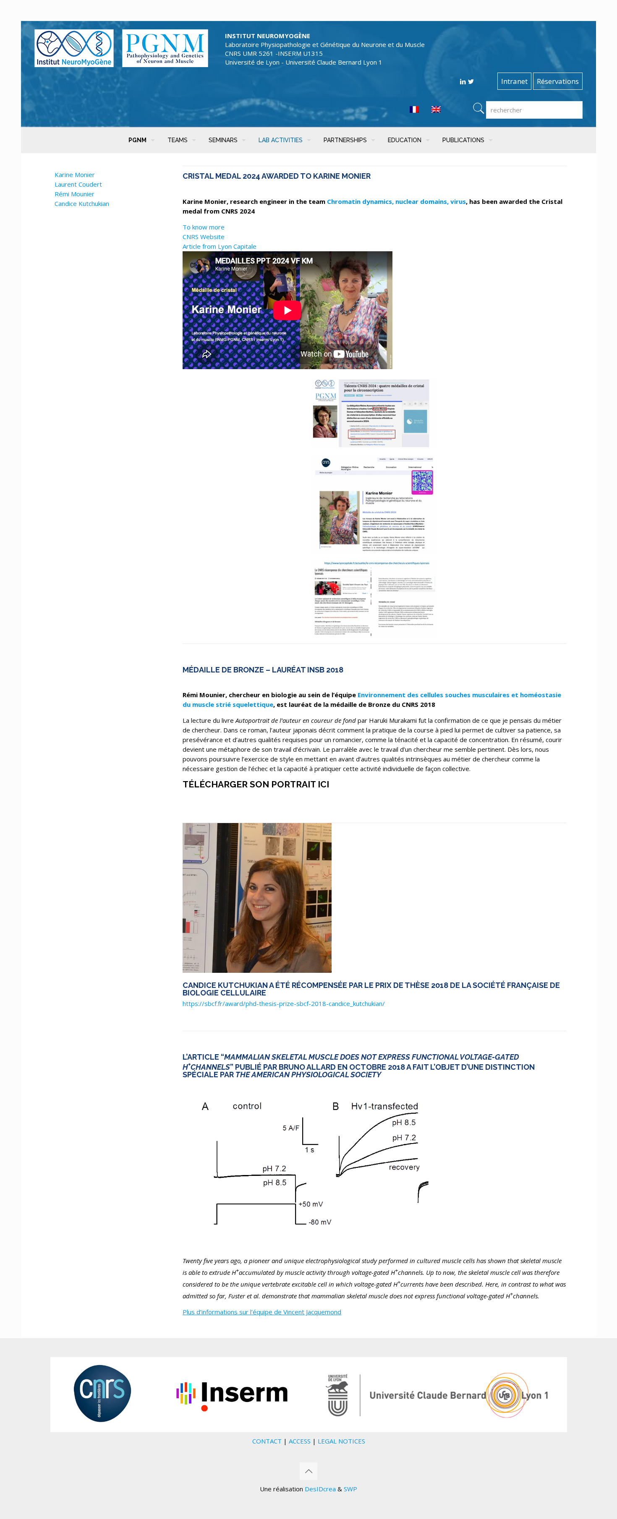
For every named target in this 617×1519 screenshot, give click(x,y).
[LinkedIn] (463, 81)
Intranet (514, 81)
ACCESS (300, 1441)
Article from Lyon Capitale (219, 246)
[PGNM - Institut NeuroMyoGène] (121, 64)
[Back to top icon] (308, 1471)
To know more (204, 227)
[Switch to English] (436, 109)
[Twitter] (471, 81)
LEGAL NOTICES (341, 1441)
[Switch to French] (414, 109)
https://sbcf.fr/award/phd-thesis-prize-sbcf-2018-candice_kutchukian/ (284, 1003)
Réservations (558, 81)
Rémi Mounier (74, 194)
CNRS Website (204, 236)
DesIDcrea (320, 1489)
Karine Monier (75, 174)
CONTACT (267, 1441)
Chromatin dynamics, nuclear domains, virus (396, 201)
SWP (350, 1489)
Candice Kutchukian (82, 203)
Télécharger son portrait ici (257, 784)
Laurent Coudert (78, 184)
